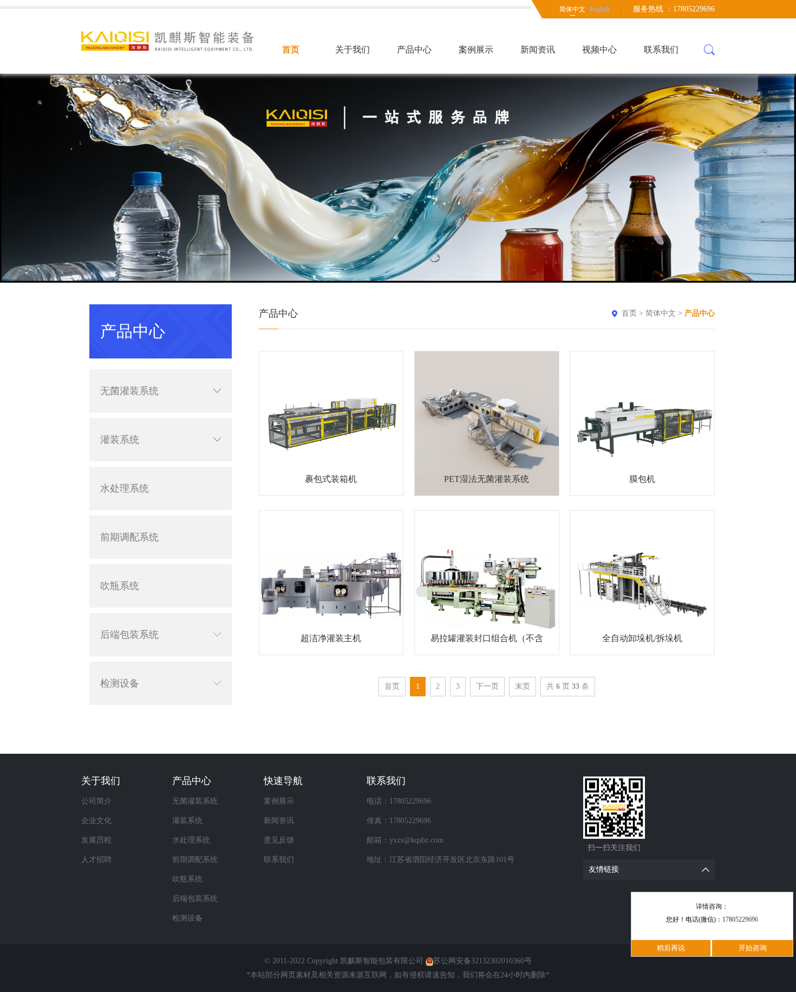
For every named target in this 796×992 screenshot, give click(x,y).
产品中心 (414, 49)
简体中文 (572, 9)
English (599, 9)
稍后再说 (671, 948)
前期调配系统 (129, 537)
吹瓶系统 (119, 585)
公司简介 (96, 801)
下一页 (487, 686)
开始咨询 (753, 948)
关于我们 (352, 49)
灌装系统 (119, 439)
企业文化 (96, 821)
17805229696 (740, 919)
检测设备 (119, 683)
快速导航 (283, 780)
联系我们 (661, 49)
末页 (522, 686)
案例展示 (476, 49)
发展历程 (96, 840)
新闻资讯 (537, 49)
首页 (290, 49)
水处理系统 (124, 488)
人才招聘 (96, 860)
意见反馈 (279, 840)
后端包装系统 (129, 634)
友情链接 (604, 869)
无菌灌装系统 (129, 391)
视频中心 (599, 49)
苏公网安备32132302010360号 (482, 961)
